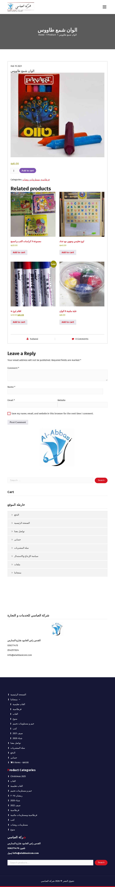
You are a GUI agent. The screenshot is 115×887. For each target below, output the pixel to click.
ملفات (17, 564)
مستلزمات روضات (31, 179)
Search (101, 862)
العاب (15, 714)
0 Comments (81, 339)
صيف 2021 (18, 733)
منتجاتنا (17, 572)
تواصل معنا (19, 531)
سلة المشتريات (21, 548)
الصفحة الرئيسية (22, 523)
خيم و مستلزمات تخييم (21, 790)
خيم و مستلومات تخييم (23, 723)
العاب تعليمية (19, 704)
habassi (34, 339)
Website (61, 400)
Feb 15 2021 (16, 66)
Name (11, 387)
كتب (15, 728)
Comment (13, 368)
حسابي (17, 539)
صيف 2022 (15, 805)
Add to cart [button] (19, 252)
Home (41, 34)
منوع (15, 719)
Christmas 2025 (18, 776)
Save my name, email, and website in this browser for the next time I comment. (52, 413)
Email (11, 400)
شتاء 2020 (17, 738)
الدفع (16, 514)
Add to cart (28, 170)
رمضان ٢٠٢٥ (16, 795)
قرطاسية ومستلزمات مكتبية (23, 815)
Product (51, 34)
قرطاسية (45, 179)
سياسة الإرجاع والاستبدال (26, 556)
